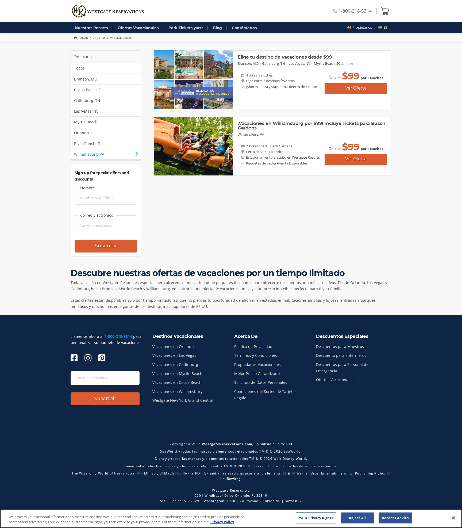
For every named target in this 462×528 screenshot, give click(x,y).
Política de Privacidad (253, 346)
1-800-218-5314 (354, 11)
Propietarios (361, 27)
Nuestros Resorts (91, 28)
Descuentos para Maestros (340, 346)
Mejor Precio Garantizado (257, 373)
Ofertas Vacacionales (138, 28)
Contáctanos (244, 28)
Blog (217, 28)
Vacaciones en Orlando (173, 346)
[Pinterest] (101, 357)
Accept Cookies (395, 517)
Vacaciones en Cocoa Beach (177, 382)
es (384, 27)
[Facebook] (74, 357)
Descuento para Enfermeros (341, 355)
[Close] (453, 518)
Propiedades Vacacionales (257, 364)
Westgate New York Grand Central (182, 400)
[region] (231, 518)
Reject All (357, 517)
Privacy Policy (222, 522)
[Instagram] (87, 357)
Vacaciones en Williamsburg (177, 391)
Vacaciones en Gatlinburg (175, 364)
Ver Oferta (356, 88)
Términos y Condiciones (255, 355)
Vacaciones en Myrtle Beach (177, 373)
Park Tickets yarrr (185, 28)
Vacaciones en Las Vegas (174, 355)
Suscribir (106, 246)
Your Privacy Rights (316, 517)
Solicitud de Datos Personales (260, 382)
